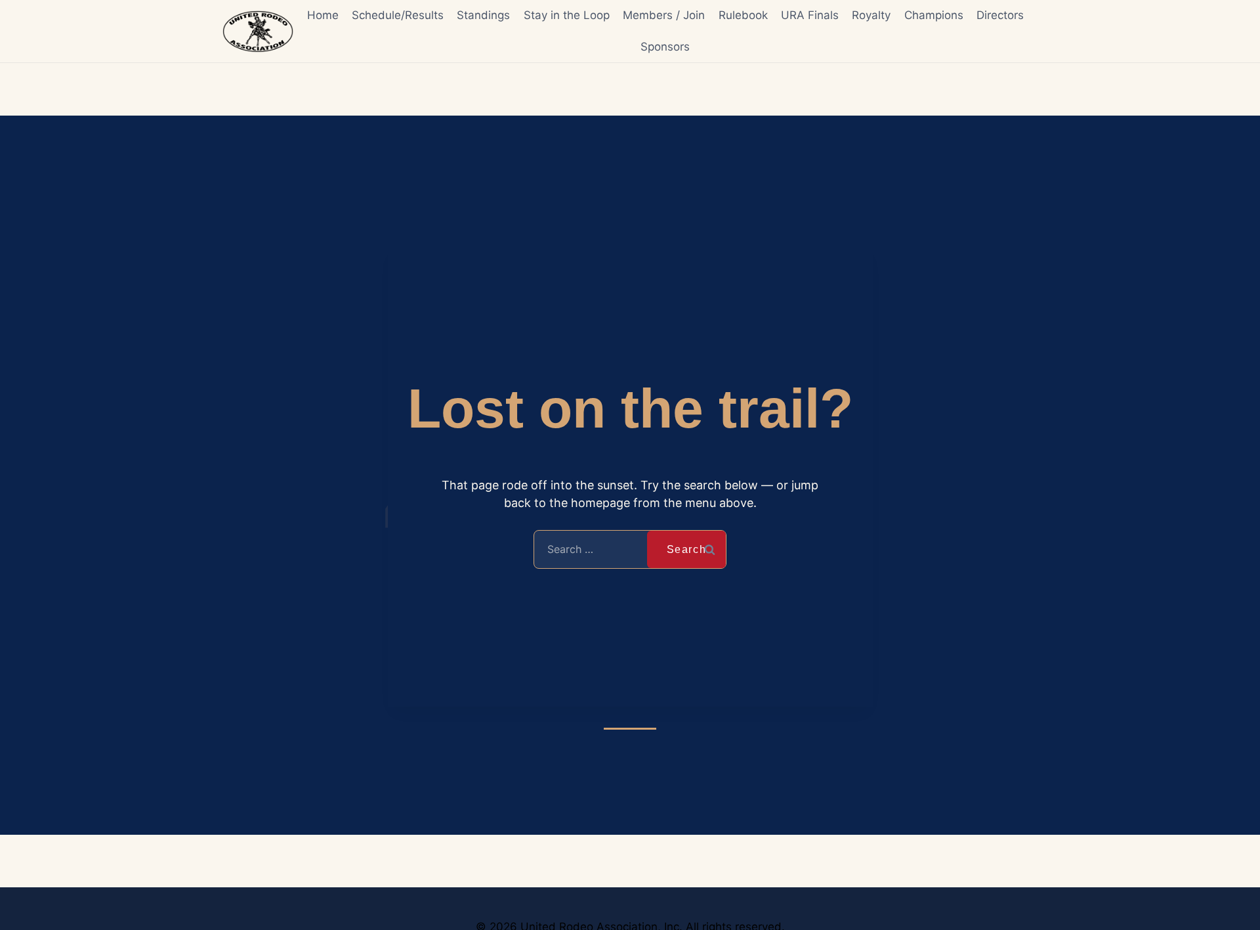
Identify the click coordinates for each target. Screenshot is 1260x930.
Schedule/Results (398, 15)
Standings (483, 15)
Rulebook (743, 15)
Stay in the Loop (567, 15)
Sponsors (665, 46)
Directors (1000, 15)
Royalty (871, 15)
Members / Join (664, 15)
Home (323, 15)
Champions (933, 15)
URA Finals (810, 15)
